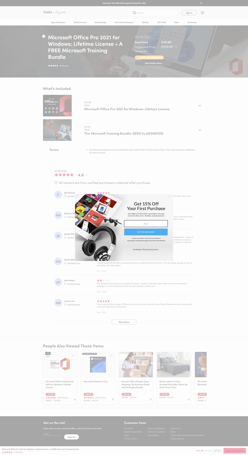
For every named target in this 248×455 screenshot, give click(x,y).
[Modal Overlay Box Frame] (124, 227)
